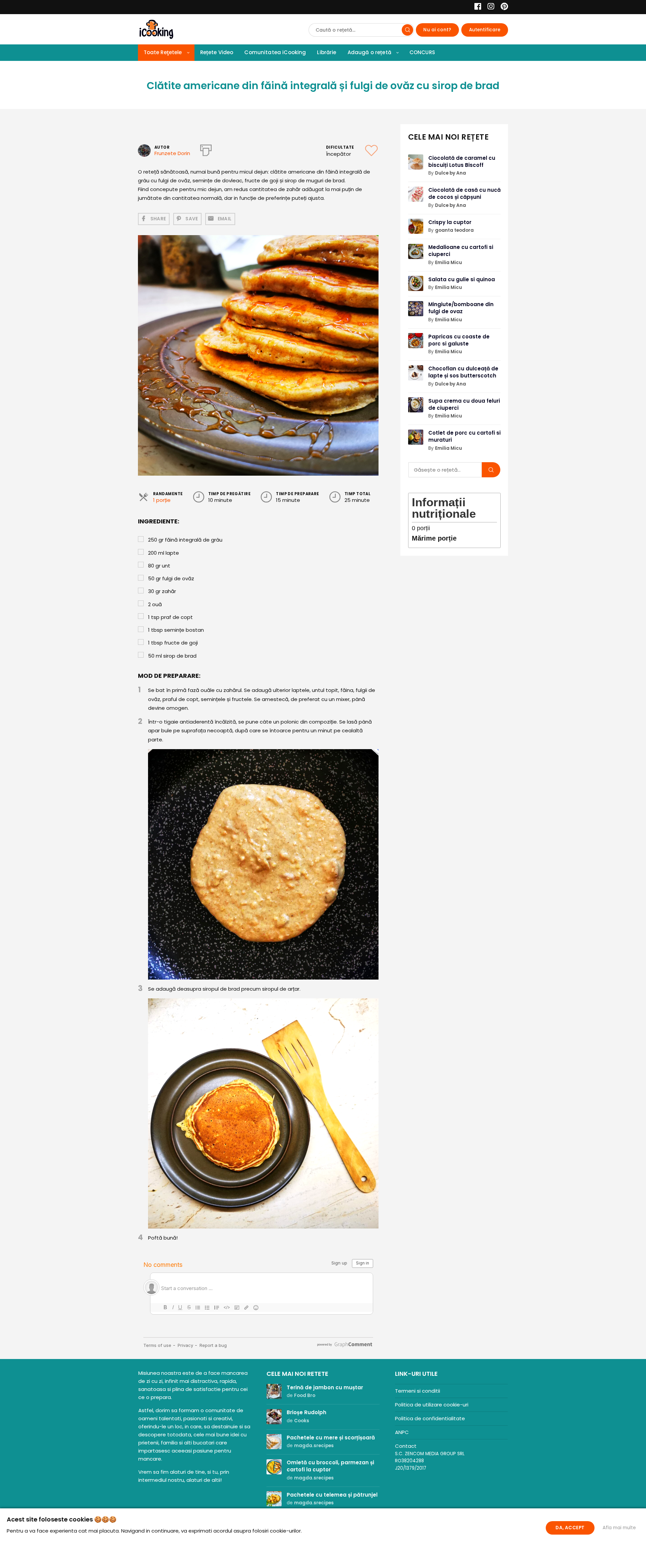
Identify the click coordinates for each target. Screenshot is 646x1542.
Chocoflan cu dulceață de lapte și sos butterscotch (463, 372)
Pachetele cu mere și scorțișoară (331, 1437)
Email (225, 219)
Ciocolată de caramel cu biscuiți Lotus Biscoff (461, 161)
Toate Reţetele (163, 52)
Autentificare (485, 30)
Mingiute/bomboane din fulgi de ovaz (461, 308)
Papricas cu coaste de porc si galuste (459, 340)
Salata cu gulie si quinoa (461, 279)
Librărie (326, 52)
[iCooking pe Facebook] (475, 7)
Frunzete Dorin (172, 153)
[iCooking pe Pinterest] (502, 7)
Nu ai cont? (437, 30)
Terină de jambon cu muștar (325, 1387)
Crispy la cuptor (449, 222)
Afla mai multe (619, 1528)
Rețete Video (217, 52)
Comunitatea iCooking (275, 52)
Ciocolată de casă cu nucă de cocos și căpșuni (464, 193)
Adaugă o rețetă (369, 52)
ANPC (402, 1432)
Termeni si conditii (417, 1390)
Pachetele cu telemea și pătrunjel (332, 1494)
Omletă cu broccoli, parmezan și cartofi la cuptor (330, 1466)
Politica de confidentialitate (430, 1418)
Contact (406, 1445)
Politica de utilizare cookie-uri (431, 1404)
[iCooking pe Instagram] (489, 7)
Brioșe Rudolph (306, 1412)
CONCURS (422, 52)
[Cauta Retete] (407, 30)
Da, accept (569, 1528)
